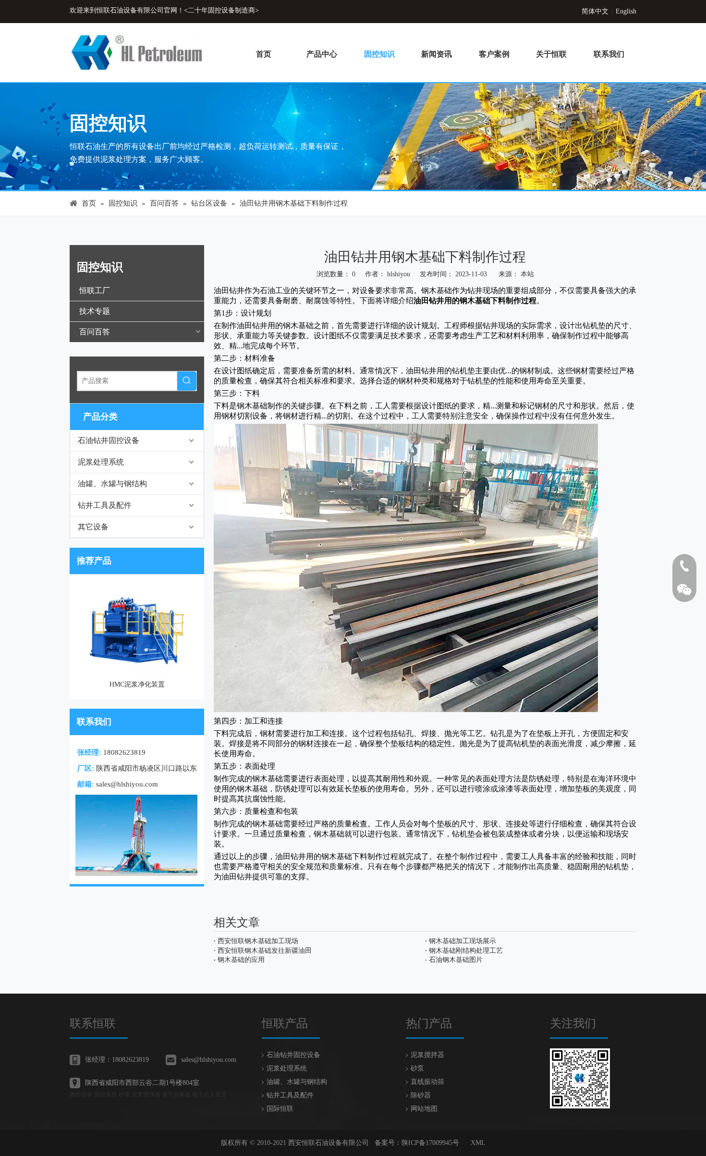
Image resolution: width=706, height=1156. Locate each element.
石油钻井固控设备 (108, 440)
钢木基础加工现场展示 (462, 941)
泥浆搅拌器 (427, 1054)
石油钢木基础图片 (456, 959)
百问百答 (94, 332)
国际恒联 (280, 1108)
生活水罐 (194, 590)
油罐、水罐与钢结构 (112, 484)
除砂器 (421, 1095)
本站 (527, 274)
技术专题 (94, 311)
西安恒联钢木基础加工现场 (258, 941)
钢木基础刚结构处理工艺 (466, 950)
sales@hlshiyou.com (127, 784)
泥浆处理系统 (101, 462)
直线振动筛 (427, 1081)
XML (478, 1142)
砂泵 (417, 1068)
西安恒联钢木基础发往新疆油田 (265, 950)
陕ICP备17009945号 (430, 1142)
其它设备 (93, 527)
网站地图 (424, 1108)
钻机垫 (617, 866)
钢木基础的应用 (241, 959)
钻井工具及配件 (105, 505)
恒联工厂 (94, 290)
